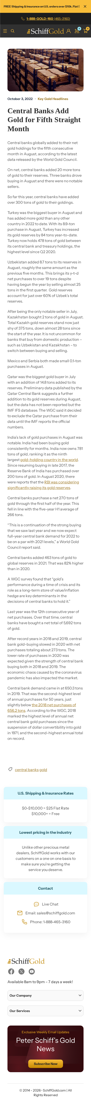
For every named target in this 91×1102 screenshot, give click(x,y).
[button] (45, 995)
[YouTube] (31, 971)
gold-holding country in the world (49, 459)
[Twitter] (21, 971)
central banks (27, 769)
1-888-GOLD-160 (48, 19)
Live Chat (50, 904)
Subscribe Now (45, 1064)
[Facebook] (11, 971)
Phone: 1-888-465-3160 (50, 921)
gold (43, 769)
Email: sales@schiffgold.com (50, 913)
